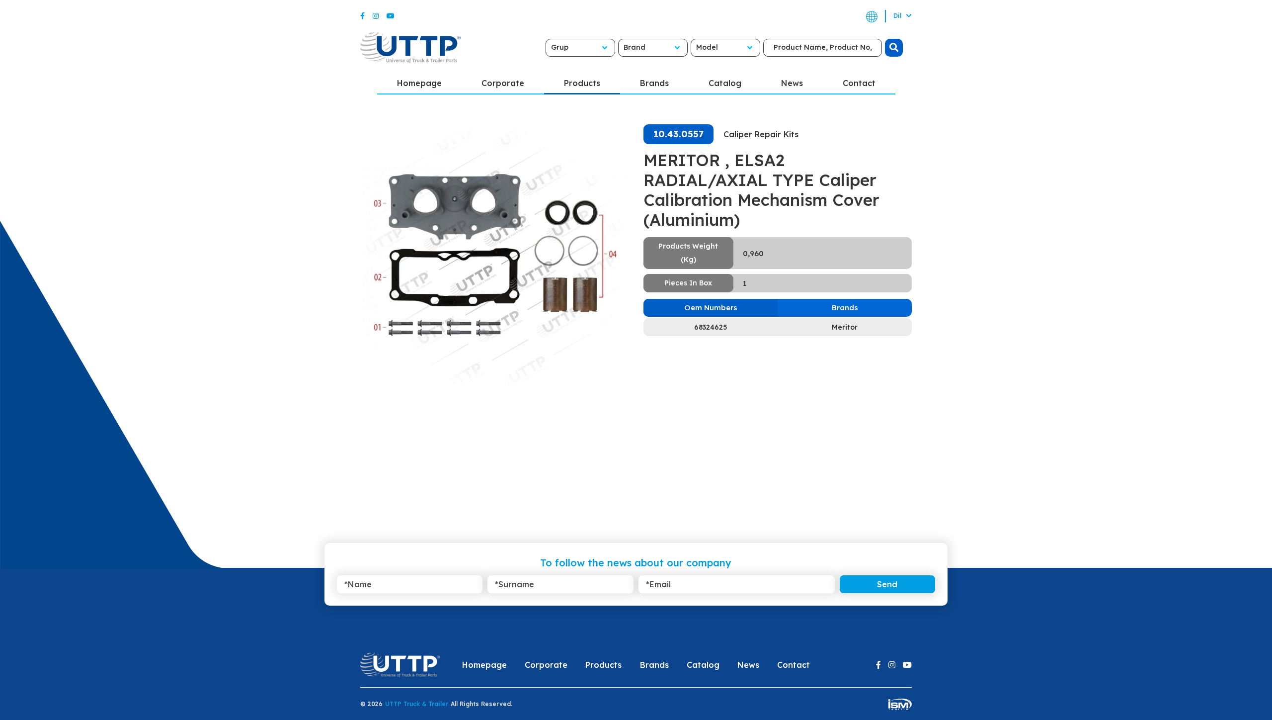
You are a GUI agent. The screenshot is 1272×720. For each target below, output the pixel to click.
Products (582, 83)
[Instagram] (376, 15)
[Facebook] (362, 15)
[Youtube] (391, 15)
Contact (859, 83)
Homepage (419, 83)
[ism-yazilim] (900, 704)
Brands (654, 83)
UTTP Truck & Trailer (416, 704)
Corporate (502, 83)
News (792, 83)
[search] (894, 48)
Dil (898, 15)
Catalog (725, 83)
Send (887, 584)
